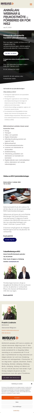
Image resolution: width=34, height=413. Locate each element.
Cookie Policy (16, 410)
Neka (17, 402)
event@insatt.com (14, 261)
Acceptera (17, 397)
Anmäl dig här (10, 239)
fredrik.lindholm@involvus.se (10, 330)
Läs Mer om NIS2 (10, 53)
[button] (31, 384)
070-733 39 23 (6, 333)
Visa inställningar (17, 406)
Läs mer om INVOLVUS (11, 378)
